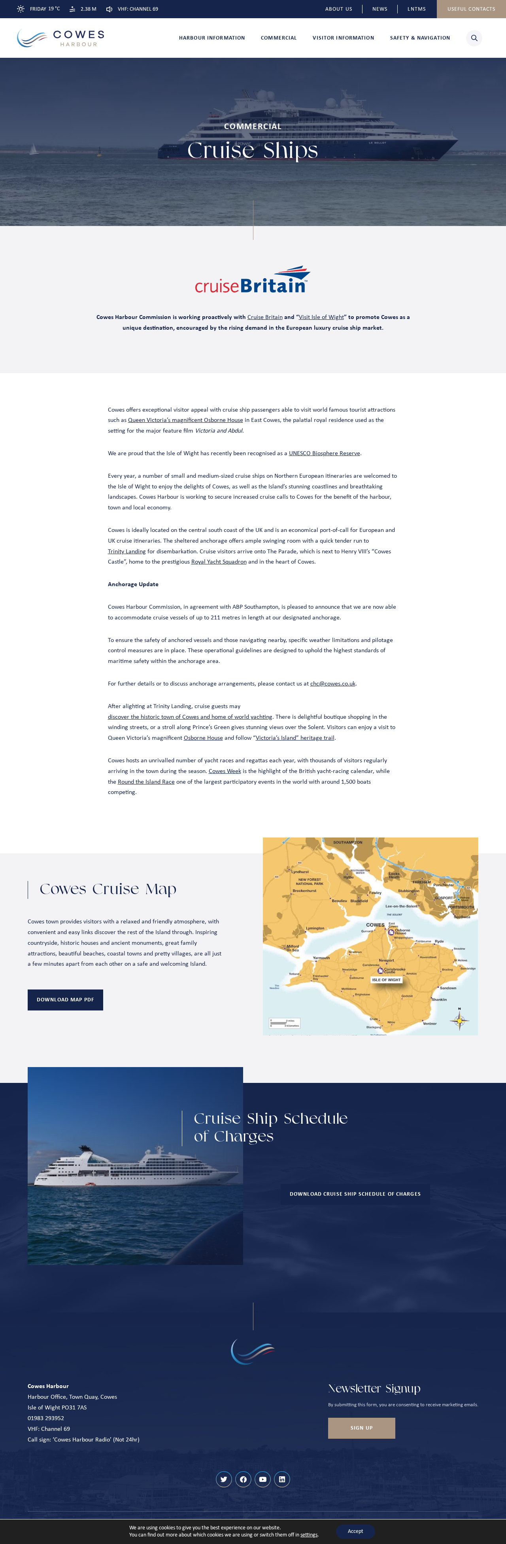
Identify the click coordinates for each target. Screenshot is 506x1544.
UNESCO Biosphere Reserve (324, 453)
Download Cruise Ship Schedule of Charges (355, 1194)
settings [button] (308, 1535)
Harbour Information (212, 38)
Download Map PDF (65, 1000)
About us (338, 9)
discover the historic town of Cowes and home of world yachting (190, 717)
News (379, 9)
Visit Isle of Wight (321, 317)
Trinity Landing (127, 552)
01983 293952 (46, 1418)
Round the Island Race (146, 782)
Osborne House (203, 738)
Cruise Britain (265, 317)
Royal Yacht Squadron (219, 562)
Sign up (362, 1428)
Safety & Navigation (420, 38)
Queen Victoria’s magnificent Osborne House (185, 420)
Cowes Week (225, 771)
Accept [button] (355, 1532)
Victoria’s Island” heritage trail (295, 738)
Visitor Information (343, 38)
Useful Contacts (471, 9)
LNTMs (417, 9)
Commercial (279, 38)
